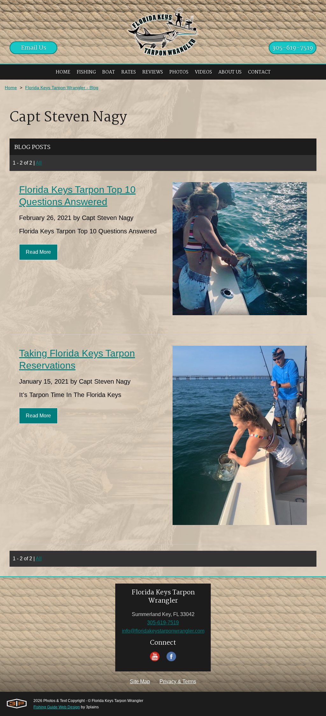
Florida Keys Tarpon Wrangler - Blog (61, 87)
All (39, 163)
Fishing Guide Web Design (56, 707)
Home (11, 87)
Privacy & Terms (177, 681)
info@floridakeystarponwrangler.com (163, 631)
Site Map (140, 681)
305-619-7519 (292, 48)
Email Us (33, 48)
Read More (38, 252)
